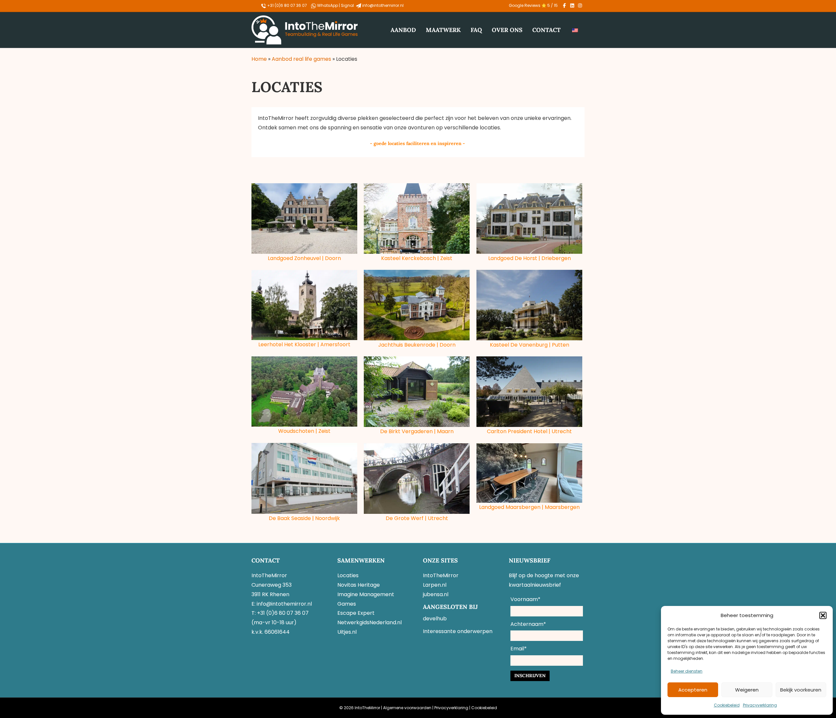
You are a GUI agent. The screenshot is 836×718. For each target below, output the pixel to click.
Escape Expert (356, 613)
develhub (435, 618)
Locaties (348, 575)
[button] (823, 615)
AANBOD (403, 30)
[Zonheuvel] (304, 218)
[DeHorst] (529, 218)
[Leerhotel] (304, 305)
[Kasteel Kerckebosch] (417, 218)
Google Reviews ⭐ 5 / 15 (533, 5)
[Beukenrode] (417, 305)
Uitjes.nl (347, 632)
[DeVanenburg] (529, 305)
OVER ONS (507, 30)
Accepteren (692, 689)
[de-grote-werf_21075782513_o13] (417, 478)
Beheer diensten (686, 671)
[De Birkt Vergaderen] (417, 391)
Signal (348, 5)
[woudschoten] (304, 391)
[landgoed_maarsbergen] (529, 473)
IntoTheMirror (440, 575)
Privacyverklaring (760, 705)
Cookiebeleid (727, 705)
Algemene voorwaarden (407, 707)
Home (259, 59)
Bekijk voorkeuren (800, 689)
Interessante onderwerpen (457, 631)
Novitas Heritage (358, 585)
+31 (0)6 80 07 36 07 (286, 5)
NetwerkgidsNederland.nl (369, 622)
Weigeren (747, 689)
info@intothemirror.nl (383, 5)
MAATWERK (443, 30)
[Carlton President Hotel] (529, 391)
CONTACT (546, 30)
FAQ (476, 30)
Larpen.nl (434, 585)
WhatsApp (328, 5)
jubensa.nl (435, 594)
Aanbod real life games (301, 59)
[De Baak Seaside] (304, 478)
